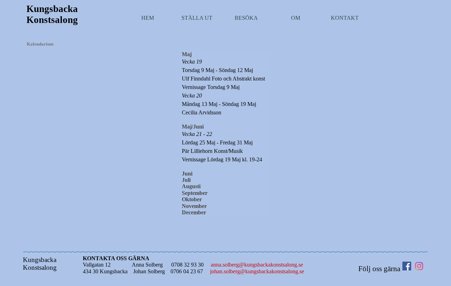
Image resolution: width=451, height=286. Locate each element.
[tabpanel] (225, 133)
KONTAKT (345, 18)
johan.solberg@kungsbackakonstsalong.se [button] (257, 271)
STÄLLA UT (196, 18)
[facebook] (406, 266)
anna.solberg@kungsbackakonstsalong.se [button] (257, 265)
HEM (147, 18)
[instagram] (419, 266)
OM (295, 18)
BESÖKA (246, 18)
